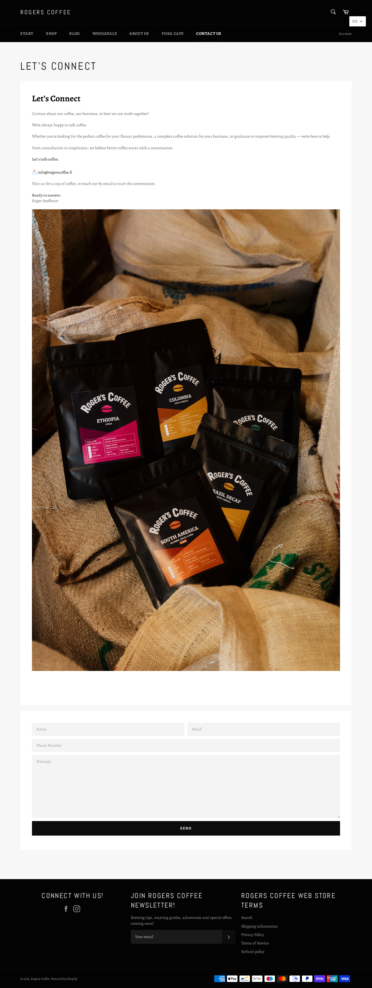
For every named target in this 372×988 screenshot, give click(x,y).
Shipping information (259, 926)
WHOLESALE (104, 33)
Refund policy (252, 951)
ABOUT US (139, 33)
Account (345, 33)
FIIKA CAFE (173, 33)
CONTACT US (208, 33)
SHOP (51, 33)
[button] (357, 21)
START (26, 33)
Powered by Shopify (64, 979)
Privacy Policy (252, 934)
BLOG (74, 33)
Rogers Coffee (45, 12)
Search (246, 917)
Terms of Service (255, 943)
